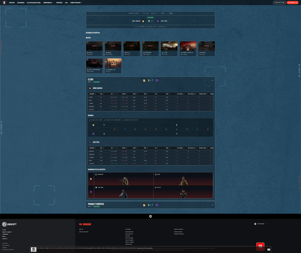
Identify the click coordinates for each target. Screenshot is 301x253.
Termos (4, 247)
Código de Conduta (179, 233)
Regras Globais (178, 231)
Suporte (4, 238)
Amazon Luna (128, 244)
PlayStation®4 (129, 240)
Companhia (5, 234)
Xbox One (127, 236)
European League (134, 13)
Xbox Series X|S (129, 233)
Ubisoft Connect (7, 232)
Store (4, 229)
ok (268, 249)
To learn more (140, 248)
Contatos (5, 243)
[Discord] (150, 216)
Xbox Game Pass (129, 231)
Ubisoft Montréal (84, 231)
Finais (163, 13)
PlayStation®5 (129, 238)
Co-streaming (291, 2)
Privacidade (5, 245)
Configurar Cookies (8, 249)
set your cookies (149, 248)
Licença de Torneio (280, 2)
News (3, 236)
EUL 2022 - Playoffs (149, 13)
